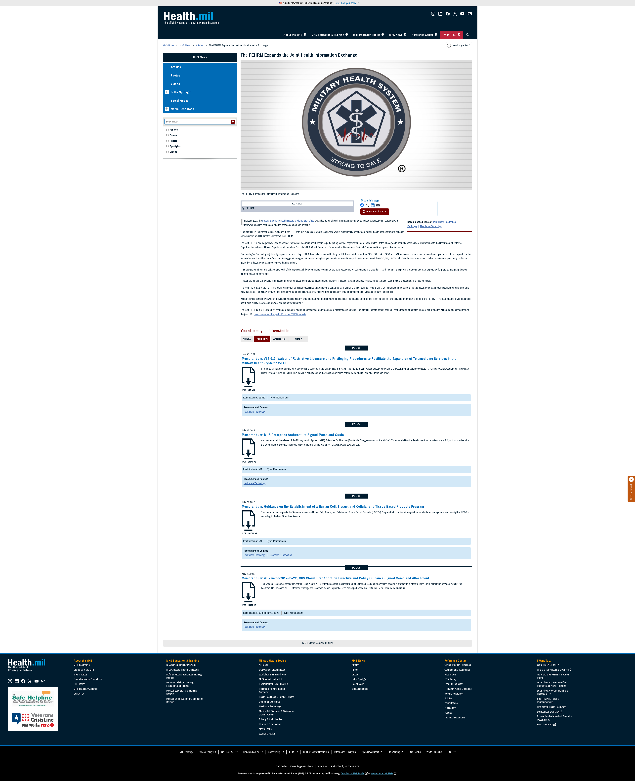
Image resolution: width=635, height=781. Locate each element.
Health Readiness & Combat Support (276, 697)
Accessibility (274, 752)
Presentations (451, 703)
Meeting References (454, 693)
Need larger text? (461, 45)
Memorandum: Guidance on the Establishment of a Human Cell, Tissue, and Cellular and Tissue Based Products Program (333, 506)
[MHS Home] (28, 671)
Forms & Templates (453, 684)
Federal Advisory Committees (88, 679)
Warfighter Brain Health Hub (272, 674)
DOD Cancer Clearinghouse (272, 669)
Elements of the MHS (84, 669)
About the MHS (293, 35)
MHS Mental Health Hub (270, 679)
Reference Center (422, 35)
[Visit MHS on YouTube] (462, 14)
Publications (450, 708)
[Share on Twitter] (367, 205)
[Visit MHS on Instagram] (433, 14)
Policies (448, 698)
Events (173, 135)
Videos (175, 84)
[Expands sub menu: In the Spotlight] (167, 92)
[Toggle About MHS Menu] (305, 35)
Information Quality (343, 752)
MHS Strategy (80, 674)
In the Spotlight (181, 92)
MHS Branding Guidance (85, 689)
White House (432, 752)
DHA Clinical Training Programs (181, 665)
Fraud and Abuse (251, 752)
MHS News (395, 35)
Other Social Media (376, 211)
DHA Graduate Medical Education (182, 669)
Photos (175, 75)
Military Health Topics (366, 35)
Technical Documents (454, 717)
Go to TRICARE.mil (546, 665)
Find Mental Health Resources (551, 707)
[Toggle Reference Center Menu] (436, 35)
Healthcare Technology (431, 226)
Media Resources (182, 109)
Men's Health (265, 729)
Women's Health (267, 733)
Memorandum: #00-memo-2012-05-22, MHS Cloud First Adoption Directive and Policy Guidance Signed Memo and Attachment (335, 578)
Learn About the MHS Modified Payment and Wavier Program (551, 684)
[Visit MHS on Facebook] (448, 14)
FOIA (291, 752)
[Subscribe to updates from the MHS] (470, 14)
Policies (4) (262, 339)
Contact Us (79, 693)
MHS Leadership (82, 665)
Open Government (370, 752)
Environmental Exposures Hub (273, 684)
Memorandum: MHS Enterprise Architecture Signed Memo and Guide (293, 435)
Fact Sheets (450, 674)
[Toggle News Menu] (405, 35)
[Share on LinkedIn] (373, 205)
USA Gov (413, 752)
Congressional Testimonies (457, 669)
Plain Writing (394, 752)
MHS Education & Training (327, 35)
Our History (79, 684)
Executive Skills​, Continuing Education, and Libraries (179, 684)
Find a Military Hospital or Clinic (552, 669)
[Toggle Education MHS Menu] (346, 35)
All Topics (263, 665)
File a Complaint (545, 724)
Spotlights (175, 146)
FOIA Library (450, 679)
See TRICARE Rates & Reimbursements (548, 700)
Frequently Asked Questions (458, 689)
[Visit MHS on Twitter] (455, 14)
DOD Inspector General (314, 752)
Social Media (179, 101)
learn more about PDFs (382, 773)
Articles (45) (279, 339)
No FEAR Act (227, 752)
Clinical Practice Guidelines (457, 665)
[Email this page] (378, 205)
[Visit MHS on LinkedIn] (440, 14)
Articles (176, 67)
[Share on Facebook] (362, 205)
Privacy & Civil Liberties (270, 719)
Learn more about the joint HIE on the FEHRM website (280, 314)
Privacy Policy (205, 752)
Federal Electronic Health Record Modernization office (288, 220)
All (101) (247, 339)
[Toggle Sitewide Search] (467, 34)
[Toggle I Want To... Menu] (459, 35)
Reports (448, 712)
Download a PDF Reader (352, 773)
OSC (450, 752)
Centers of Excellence (269, 701)
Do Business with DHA (548, 711)
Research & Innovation (281, 555)
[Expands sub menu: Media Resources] (167, 109)
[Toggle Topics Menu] (382, 35)
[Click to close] (631, 479)
